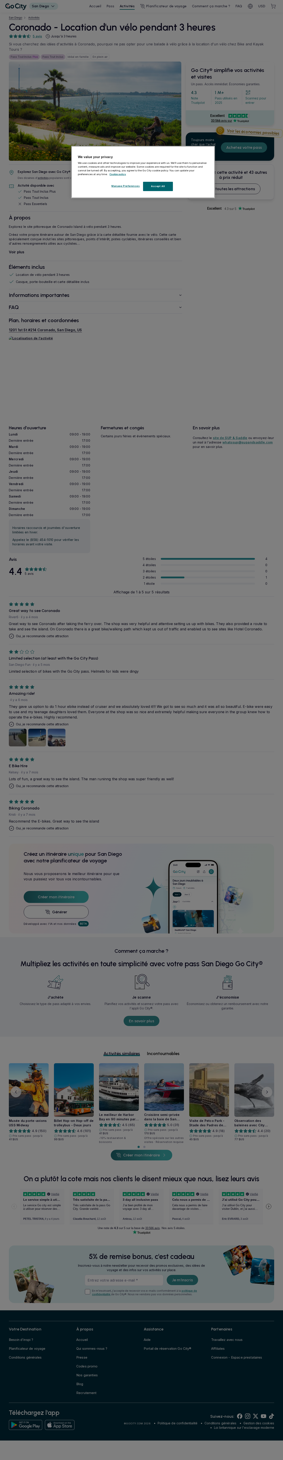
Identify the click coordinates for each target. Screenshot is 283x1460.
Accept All (158, 186)
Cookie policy (117, 174)
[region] (143, 172)
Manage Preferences (125, 186)
